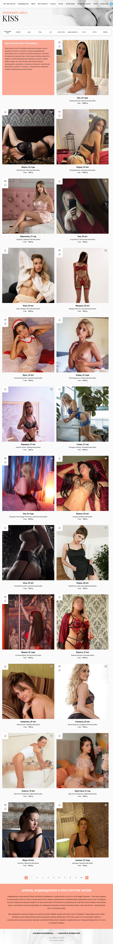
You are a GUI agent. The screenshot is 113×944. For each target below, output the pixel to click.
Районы (105, 32)
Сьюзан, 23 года (82, 860)
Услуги (84, 32)
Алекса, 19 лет (28, 791)
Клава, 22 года (82, 375)
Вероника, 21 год (28, 236)
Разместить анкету (84, 4)
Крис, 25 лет (28, 375)
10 (81, 878)
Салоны (53, 4)
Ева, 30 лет (82, 236)
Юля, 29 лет (28, 306)
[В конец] (87, 877)
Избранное (104, 4)
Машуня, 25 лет (82, 306)
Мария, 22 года (28, 652)
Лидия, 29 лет (82, 167)
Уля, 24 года (28, 514)
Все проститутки (9, 4)
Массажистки (42, 4)
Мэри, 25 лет (28, 860)
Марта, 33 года (28, 167)
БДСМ (33, 4)
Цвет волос (61, 32)
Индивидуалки (23, 4)
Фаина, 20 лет (82, 514)
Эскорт (60, 4)
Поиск (95, 4)
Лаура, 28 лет (82, 583)
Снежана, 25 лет (82, 722)
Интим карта (70, 4)
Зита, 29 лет (28, 583)
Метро (95, 32)
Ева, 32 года (82, 98)
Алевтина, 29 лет (28, 722)
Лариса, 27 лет (82, 652)
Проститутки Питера (56, 940)
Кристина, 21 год (82, 791)
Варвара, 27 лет (28, 444)
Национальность (73, 32)
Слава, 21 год (83, 444)
